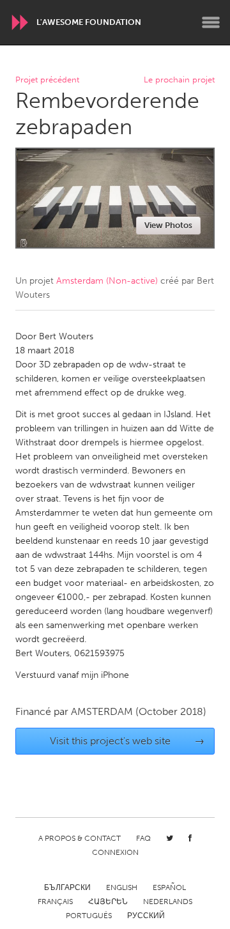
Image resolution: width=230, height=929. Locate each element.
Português (89, 915)
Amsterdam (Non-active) (107, 280)
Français (55, 901)
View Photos (168, 225)
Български (67, 887)
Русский (146, 915)
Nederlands (167, 901)
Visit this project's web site (127, 741)
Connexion (115, 852)
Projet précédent (47, 80)
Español (169, 887)
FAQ (143, 838)
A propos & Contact (79, 838)
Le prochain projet (179, 80)
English (121, 887)
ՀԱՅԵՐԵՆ (108, 901)
